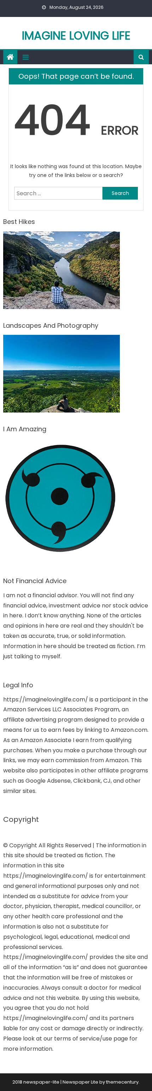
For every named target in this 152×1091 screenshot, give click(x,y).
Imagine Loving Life (76, 35)
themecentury (122, 1082)
